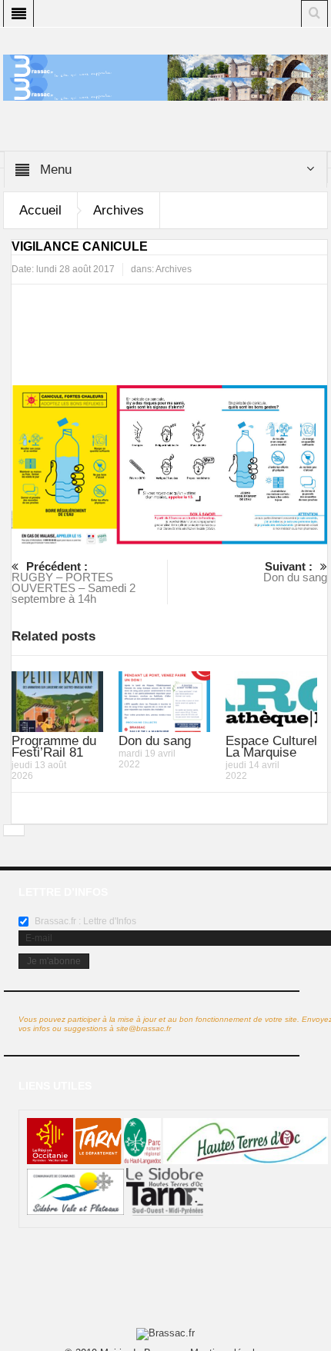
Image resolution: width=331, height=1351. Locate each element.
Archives (118, 210)
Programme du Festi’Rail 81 (54, 747)
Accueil (40, 210)
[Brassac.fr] (165, 88)
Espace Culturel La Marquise (271, 747)
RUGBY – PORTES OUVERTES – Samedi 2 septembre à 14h (73, 582)
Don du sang (295, 572)
